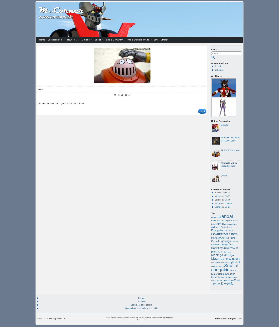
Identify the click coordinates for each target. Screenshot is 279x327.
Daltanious (226, 227)
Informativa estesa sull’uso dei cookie (141, 308)
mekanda (224, 262)
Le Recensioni (55, 39)
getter (221, 237)
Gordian (235, 241)
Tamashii (229, 277)
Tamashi (220, 277)
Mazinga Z (230, 255)
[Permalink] (118, 95)
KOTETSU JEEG (224, 252)
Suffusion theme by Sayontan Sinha (228, 319)
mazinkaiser (216, 262)
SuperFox (229, 203)
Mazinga (217, 255)
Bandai (225, 216)
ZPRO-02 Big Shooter (230, 150)
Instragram (219, 70)
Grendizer (227, 248)
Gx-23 (227, 192)
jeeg (214, 251)
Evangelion (217, 230)
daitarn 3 (215, 227)
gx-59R (224, 175)
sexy (221, 266)
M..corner (50, 319)
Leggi (202, 111)
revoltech (214, 266)
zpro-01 (232, 280)
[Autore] (122, 95)
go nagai (226, 241)
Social (98, 39)
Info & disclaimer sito (138, 39)
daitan (227, 224)
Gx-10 (40, 89)
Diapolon (225, 125)
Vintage (165, 39)
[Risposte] (125, 95)
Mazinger (218, 258)
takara (214, 277)
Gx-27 (227, 207)
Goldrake (216, 241)
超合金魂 (227, 283)
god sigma (230, 238)
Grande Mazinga (219, 244)
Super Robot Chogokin (223, 273)
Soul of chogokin (224, 267)
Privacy (141, 298)
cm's (220, 223)
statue (233, 270)
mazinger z (233, 258)
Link (156, 39)
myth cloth (235, 262)
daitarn (233, 224)
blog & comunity (114, 39)
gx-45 (235, 248)
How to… (72, 39)
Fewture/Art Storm (224, 234)
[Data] (115, 95)
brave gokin (227, 220)
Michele (218, 196)
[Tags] (129, 95)
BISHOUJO (216, 220)
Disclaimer (141, 301)
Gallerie (86, 39)
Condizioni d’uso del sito (141, 305)
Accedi (218, 66)
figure (214, 237)
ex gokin (229, 230)
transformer (222, 280)
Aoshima (214, 217)
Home (42, 39)
